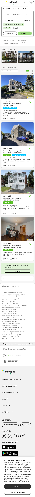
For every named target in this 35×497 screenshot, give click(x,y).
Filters (9, 33)
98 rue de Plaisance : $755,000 (10, 304)
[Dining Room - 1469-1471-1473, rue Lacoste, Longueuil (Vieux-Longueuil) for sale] (17, 229)
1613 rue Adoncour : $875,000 (9, 325)
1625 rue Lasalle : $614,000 (9, 329)
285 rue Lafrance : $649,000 (9, 338)
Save (16, 271)
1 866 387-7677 (11, 425)
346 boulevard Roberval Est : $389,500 (12, 335)
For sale (6, 9)
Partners (5, 412)
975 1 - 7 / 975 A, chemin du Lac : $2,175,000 (13, 331)
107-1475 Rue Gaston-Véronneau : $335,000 (13, 294)
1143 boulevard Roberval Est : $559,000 (12, 292)
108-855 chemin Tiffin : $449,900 (11, 337)
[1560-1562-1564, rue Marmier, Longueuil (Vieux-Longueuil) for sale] (17, 134)
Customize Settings (17, 492)
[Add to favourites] (30, 102)
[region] (17, 477)
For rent (16, 9)
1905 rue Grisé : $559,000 (8, 317)
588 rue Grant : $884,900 (8, 302)
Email (27, 425)
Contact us (6, 420)
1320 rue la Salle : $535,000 (9, 333)
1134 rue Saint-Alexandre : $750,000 (11, 298)
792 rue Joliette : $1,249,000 (9, 313)
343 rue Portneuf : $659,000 (9, 321)
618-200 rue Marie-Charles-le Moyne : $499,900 (14, 305)
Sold (25, 9)
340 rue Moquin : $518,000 (9, 309)
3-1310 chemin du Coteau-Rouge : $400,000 (13, 319)
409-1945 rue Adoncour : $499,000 (11, 307)
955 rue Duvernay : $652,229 (9, 300)
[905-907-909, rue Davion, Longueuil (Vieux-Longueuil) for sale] (17, 182)
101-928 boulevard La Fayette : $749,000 (12, 327)
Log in (31, 3)
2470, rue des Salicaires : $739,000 (11, 323)
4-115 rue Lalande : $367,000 (9, 311)
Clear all (15, 28)
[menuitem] (17, 379)
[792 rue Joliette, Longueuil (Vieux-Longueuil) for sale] (17, 87)
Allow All (17, 486)
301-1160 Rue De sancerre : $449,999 (11, 296)
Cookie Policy (25, 481)
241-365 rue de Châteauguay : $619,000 (12, 315)
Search (23, 33)
